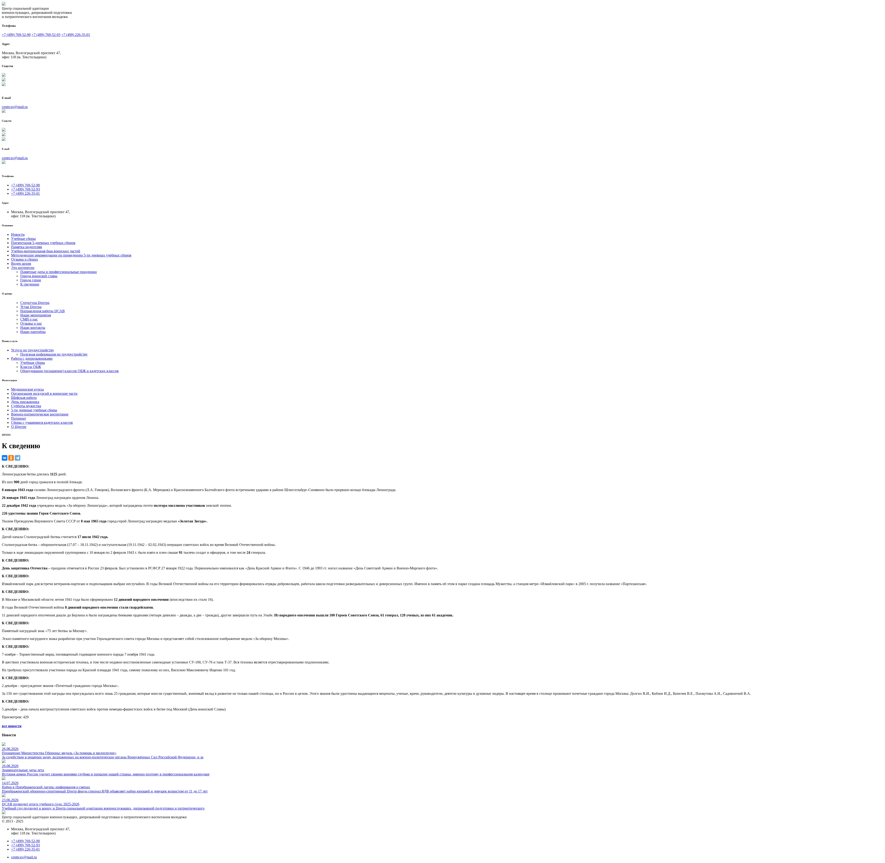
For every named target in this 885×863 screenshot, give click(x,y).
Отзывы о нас (31, 323)
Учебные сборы (23, 239)
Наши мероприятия (35, 315)
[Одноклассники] (11, 458)
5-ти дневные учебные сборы (34, 410)
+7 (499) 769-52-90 (16, 35)
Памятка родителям (26, 247)
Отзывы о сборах (24, 259)
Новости (18, 234)
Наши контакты (32, 328)
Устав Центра (30, 307)
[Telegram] (17, 458)
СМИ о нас (29, 319)
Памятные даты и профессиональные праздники (58, 272)
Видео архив (21, 263)
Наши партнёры (33, 332)
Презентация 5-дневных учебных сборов (43, 243)
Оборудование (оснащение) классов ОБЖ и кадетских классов (69, 371)
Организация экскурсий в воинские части (44, 393)
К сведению (29, 284)
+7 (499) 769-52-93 (46, 35)
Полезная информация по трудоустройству (54, 354)
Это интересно (22, 268)
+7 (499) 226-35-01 (75, 35)
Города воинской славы (38, 276)
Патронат (18, 418)
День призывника (25, 402)
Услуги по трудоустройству (32, 350)
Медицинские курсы (27, 389)
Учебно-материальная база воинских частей (45, 251)
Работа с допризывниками (32, 358)
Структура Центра (34, 303)
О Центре (18, 427)
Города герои (30, 280)
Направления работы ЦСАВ (42, 311)
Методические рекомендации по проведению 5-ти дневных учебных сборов (71, 255)
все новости (11, 726)
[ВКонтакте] (4, 458)
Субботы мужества (26, 406)
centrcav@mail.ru (15, 107)
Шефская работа (24, 398)
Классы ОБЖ (30, 367)
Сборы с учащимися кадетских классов (42, 422)
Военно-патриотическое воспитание (39, 414)
